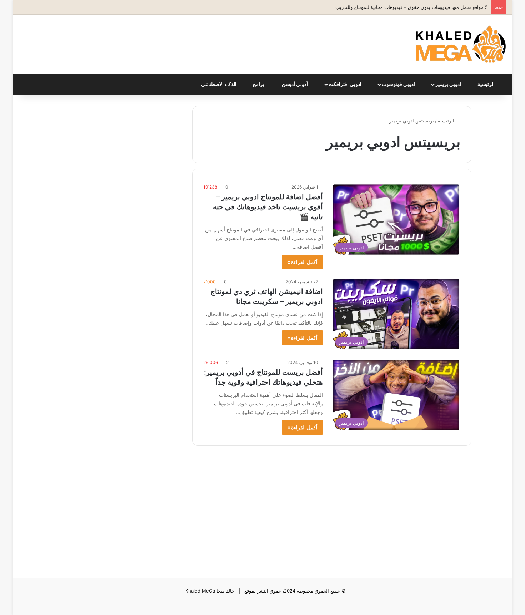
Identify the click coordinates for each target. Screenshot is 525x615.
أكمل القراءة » (302, 262)
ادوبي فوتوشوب (399, 84)
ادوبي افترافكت (345, 84)
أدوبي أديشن (295, 84)
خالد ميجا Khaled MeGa (209, 591)
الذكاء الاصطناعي (219, 84)
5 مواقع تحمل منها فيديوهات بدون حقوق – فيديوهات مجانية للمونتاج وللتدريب (411, 7)
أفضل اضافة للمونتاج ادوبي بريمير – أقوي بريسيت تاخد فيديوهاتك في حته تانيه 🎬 (268, 206)
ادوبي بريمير (448, 84)
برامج (258, 84)
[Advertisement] (179, 38)
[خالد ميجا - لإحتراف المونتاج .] (460, 44)
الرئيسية (487, 84)
